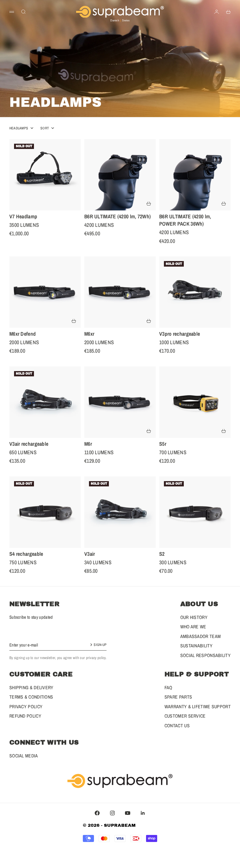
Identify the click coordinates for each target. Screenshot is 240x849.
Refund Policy (25, 716)
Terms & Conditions (31, 697)
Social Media (23, 755)
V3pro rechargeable (179, 334)
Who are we (193, 626)
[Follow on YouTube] (128, 813)
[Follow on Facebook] (97, 813)
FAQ (168, 687)
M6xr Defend (22, 334)
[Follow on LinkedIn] (143, 813)
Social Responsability (205, 655)
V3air (89, 555)
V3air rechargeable (28, 444)
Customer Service (185, 716)
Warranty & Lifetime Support (197, 706)
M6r (88, 444)
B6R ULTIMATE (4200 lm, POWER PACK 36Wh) (185, 221)
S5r (162, 444)
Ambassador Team (200, 636)
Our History (194, 617)
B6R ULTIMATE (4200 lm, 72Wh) (117, 217)
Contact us (177, 725)
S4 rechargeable (26, 555)
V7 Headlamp (23, 217)
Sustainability (196, 645)
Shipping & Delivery (31, 687)
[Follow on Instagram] (112, 813)
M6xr (89, 334)
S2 (162, 555)
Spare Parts (178, 697)
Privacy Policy (25, 706)
